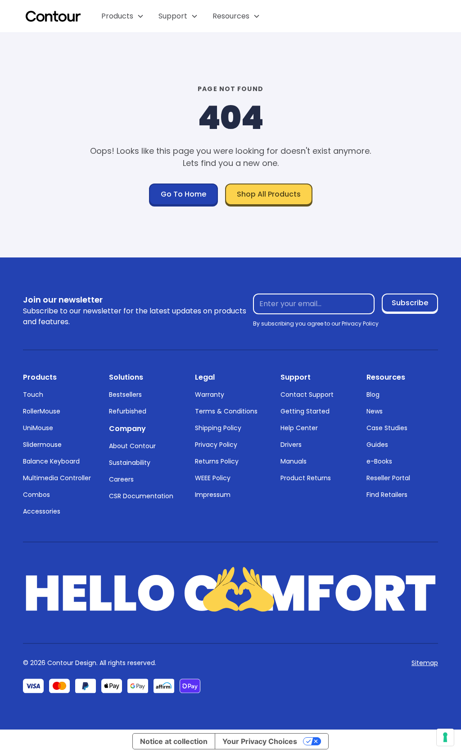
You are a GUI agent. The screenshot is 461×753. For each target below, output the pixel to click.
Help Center (299, 427)
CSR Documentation (141, 495)
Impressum (212, 494)
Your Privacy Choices (259, 741)
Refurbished (127, 411)
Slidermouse (42, 444)
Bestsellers (125, 394)
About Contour (132, 445)
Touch (33, 394)
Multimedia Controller (57, 477)
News (374, 411)
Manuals (293, 461)
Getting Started (305, 411)
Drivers (291, 444)
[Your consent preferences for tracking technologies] (445, 737)
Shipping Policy (218, 427)
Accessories (41, 511)
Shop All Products (269, 194)
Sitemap (424, 662)
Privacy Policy (216, 444)
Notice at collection (174, 741)
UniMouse (38, 427)
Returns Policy (217, 461)
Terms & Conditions (226, 411)
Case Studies (386, 427)
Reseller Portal (388, 477)
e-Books (379, 461)
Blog (373, 394)
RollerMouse (41, 411)
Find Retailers (386, 494)
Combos (36, 494)
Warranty (209, 394)
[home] (53, 16)
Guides (377, 444)
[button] (122, 16)
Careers (121, 479)
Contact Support (307, 394)
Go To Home (183, 194)
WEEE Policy (212, 477)
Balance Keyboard (51, 461)
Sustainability (129, 462)
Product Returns (305, 477)
